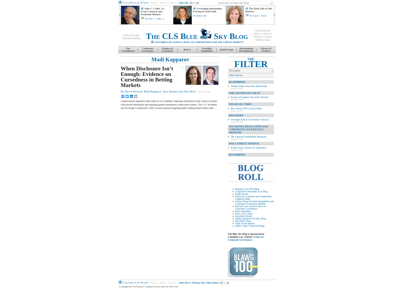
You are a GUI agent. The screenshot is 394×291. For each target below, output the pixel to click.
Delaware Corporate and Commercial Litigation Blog (253, 197)
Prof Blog (259, 226)
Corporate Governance (147, 49)
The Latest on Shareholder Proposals (248, 136)
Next (274, 15)
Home (154, 3)
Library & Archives (266, 49)
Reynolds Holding (131, 38)
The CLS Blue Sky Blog (197, 36)
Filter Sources (235, 75)
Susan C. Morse (260, 16)
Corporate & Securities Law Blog (251, 191)
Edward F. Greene (263, 36)
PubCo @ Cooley (244, 213)
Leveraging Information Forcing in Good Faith (207, 10)
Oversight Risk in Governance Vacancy (250, 119)
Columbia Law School (135, 2)
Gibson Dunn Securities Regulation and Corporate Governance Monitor (254, 202)
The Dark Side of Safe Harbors (258, 10)
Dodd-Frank (226, 49)
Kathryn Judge (263, 39)
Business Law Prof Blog (247, 189)
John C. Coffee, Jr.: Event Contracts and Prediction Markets (153, 11)
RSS (191, 3)
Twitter (197, 3)
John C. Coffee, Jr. (156, 19)
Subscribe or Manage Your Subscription (199, 282)
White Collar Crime (244, 226)
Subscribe (184, 3)
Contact (172, 3)
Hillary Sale (201, 16)
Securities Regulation (207, 49)
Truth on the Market (245, 223)
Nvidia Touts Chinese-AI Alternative (248, 147)
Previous (120, 15)
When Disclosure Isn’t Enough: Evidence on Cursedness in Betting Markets (147, 76)
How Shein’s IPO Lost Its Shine (246, 108)
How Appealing (243, 211)
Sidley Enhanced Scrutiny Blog (250, 218)
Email (194, 3)
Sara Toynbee (170, 91)
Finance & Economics (167, 49)
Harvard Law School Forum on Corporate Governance (250, 207)
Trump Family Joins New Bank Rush (249, 86)
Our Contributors (128, 49)
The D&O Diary (243, 221)
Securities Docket (243, 216)
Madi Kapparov (170, 59)
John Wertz (189, 91)
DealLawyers (241, 194)
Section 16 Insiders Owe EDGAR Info (249, 97)
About (162, 3)
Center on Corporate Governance (246, 238)
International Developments (246, 49)
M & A (187, 49)
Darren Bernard (133, 91)
